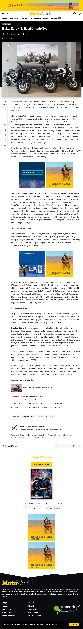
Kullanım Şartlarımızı (26, 435)
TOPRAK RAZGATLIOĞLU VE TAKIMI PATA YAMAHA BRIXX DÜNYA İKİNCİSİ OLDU (38, 403)
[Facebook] (33, 504)
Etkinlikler (6, 24)
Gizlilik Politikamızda (49, 435)
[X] (53, 504)
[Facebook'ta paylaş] (3, 34)
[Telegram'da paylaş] (23, 34)
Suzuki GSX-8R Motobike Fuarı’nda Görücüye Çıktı (28, 396)
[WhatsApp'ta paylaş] (15, 34)
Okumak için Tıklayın (41, 464)
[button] (74, 624)
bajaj (33, 416)
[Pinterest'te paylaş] (11, 34)
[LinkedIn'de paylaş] (19, 34)
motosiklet (50, 416)
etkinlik (40, 416)
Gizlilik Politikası (22, 624)
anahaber (25, 416)
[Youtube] (53, 508)
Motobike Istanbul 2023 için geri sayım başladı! (26, 400)
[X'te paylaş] (7, 34)
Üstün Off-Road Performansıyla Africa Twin (38, 387)
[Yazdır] (4, 145)
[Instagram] (33, 508)
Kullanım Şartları (36, 624)
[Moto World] (41, 13)
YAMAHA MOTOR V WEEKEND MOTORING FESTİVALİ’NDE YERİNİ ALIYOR (36, 407)
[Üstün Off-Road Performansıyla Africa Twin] (16, 388)
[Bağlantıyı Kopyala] (27, 34)
